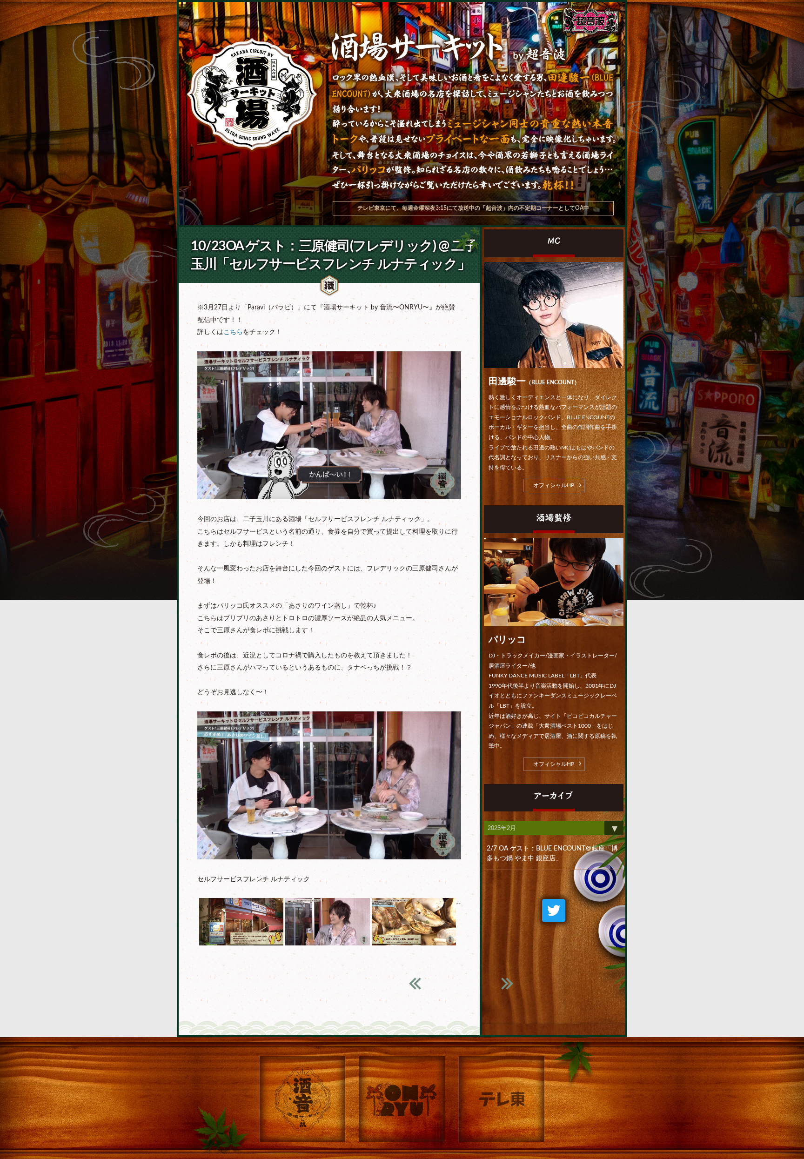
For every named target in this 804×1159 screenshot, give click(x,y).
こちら (233, 332)
